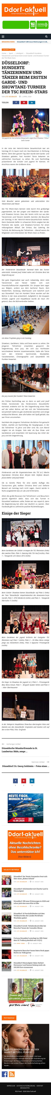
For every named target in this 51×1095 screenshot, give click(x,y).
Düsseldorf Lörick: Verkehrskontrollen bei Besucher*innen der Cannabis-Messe (30, 927)
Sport (12, 49)
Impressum (11, 1086)
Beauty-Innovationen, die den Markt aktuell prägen (21, 1051)
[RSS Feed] (12, 1074)
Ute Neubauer (11, 97)
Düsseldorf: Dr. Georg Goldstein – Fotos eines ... (25, 766)
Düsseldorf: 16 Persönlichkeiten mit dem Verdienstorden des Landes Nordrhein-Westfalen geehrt (29, 915)
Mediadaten (25, 1088)
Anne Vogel (21, 943)
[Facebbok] (4, 1074)
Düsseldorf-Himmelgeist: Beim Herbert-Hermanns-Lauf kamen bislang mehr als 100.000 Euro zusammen (29, 965)
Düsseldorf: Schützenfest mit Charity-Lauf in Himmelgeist (31, 890)
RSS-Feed (18, 1091)
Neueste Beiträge (11, 870)
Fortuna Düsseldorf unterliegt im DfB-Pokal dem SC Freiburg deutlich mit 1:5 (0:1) (30, 939)
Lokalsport (6, 49)
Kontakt (40, 1086)
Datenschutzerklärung (26, 1086)
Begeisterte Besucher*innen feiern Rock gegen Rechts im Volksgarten (31, 951)
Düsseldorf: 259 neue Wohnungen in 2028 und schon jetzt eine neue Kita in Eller (31, 902)
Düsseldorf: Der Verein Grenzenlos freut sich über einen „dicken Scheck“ (30, 877)
